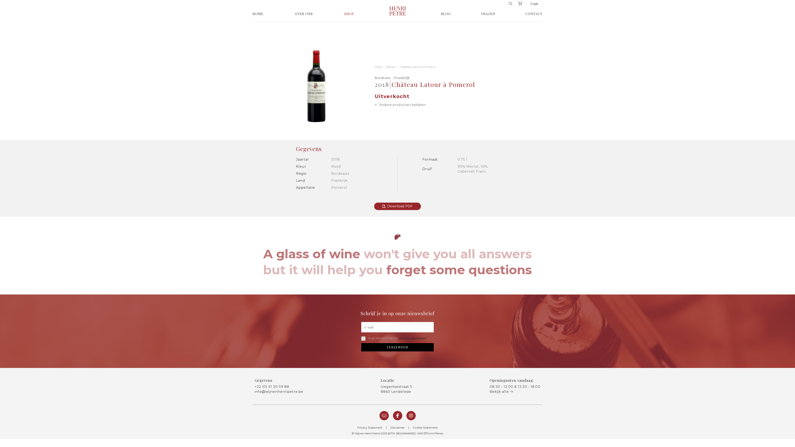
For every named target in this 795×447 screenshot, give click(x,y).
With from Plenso (430, 433)
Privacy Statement (369, 427)
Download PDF (400, 206)
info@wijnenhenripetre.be (279, 392)
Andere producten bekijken (402, 105)
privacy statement (412, 338)
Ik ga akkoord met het (397, 338)
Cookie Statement (425, 427)
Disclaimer (397, 427)
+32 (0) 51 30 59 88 (272, 387)
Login (534, 3)
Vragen (488, 14)
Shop (349, 14)
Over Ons (304, 14)
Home (258, 14)
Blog (446, 14)
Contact (533, 14)
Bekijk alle (500, 392)
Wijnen (390, 67)
